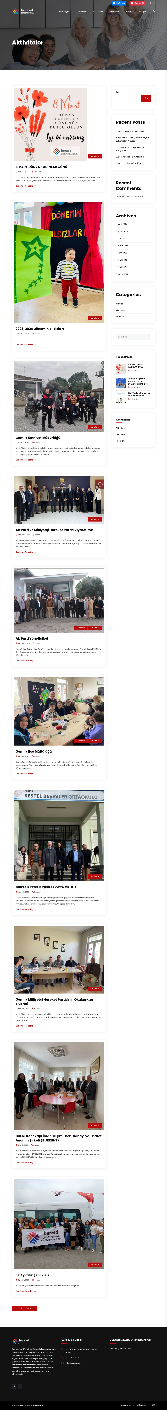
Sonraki (30, 1308)
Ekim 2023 (122, 253)
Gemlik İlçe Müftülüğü (34, 751)
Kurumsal (81, 11)
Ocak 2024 (123, 238)
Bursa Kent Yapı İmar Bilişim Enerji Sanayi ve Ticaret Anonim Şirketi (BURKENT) (59, 1138)
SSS (153, 1405)
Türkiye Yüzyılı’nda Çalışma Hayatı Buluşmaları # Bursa (138, 381)
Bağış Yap (120, 3)
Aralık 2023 (123, 245)
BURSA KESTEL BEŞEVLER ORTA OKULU (46, 887)
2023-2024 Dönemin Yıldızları (40, 329)
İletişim (142, 11)
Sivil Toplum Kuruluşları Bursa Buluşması (139, 394)
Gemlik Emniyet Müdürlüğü (38, 438)
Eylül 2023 (122, 260)
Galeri (129, 11)
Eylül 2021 (122, 267)
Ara (117, 92)
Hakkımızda (141, 1405)
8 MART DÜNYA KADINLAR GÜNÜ (41, 167)
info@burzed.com (74, 1363)
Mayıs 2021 (123, 274)
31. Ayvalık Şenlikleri (32, 1275)
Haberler (114, 11)
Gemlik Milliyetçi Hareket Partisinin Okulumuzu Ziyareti (54, 1001)
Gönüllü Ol (139, 3)
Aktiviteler (98, 11)
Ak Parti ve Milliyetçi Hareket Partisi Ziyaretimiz (54, 530)
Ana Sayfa (64, 11)
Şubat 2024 (123, 231)
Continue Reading (24, 186)
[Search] (148, 337)
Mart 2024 (122, 224)
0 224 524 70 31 (72, 1357)
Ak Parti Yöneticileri (32, 638)
